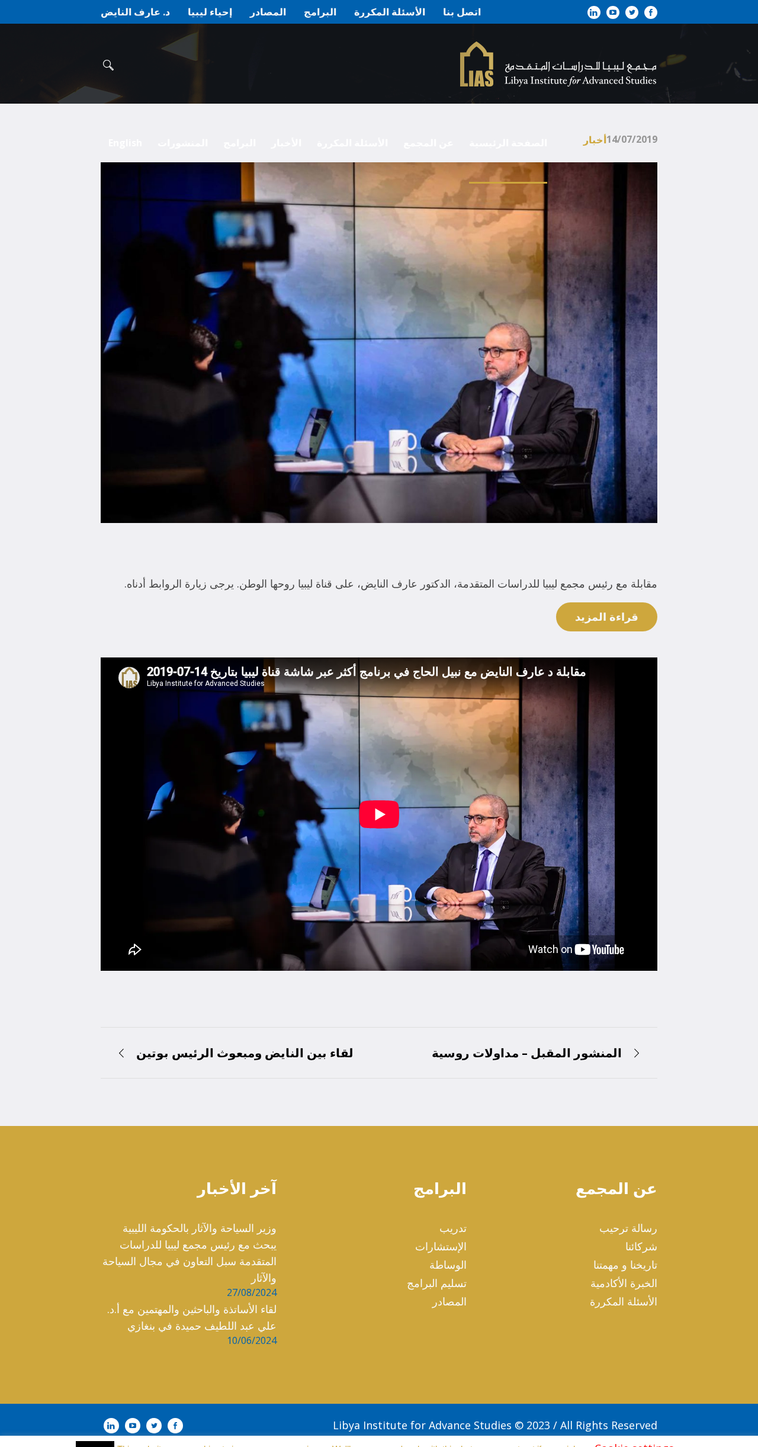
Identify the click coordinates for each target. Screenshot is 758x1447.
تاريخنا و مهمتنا (625, 1264)
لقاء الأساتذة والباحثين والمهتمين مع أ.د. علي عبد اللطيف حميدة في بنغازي (191, 1317)
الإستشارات (441, 1246)
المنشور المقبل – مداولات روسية (527, 1053)
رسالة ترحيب (628, 1228)
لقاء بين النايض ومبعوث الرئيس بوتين (245, 1053)
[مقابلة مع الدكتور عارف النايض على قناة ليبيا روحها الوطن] (379, 341)
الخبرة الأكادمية (623, 1283)
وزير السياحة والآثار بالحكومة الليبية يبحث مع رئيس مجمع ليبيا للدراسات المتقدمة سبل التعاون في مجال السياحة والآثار (189, 1253)
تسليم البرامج (437, 1283)
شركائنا (641, 1246)
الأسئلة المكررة (623, 1301)
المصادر (449, 1301)
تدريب (453, 1228)
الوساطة (448, 1264)
